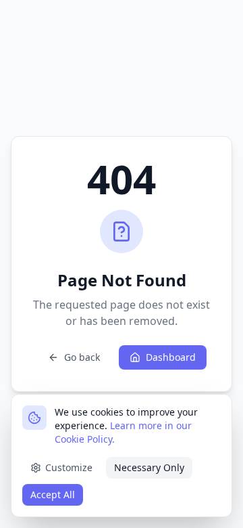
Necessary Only (149, 467)
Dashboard (171, 357)
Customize (68, 467)
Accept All (52, 494)
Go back (82, 357)
